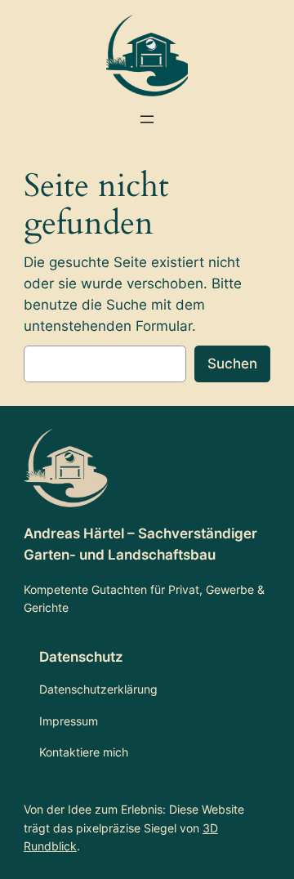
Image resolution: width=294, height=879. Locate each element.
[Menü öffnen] (147, 119)
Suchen (232, 363)
